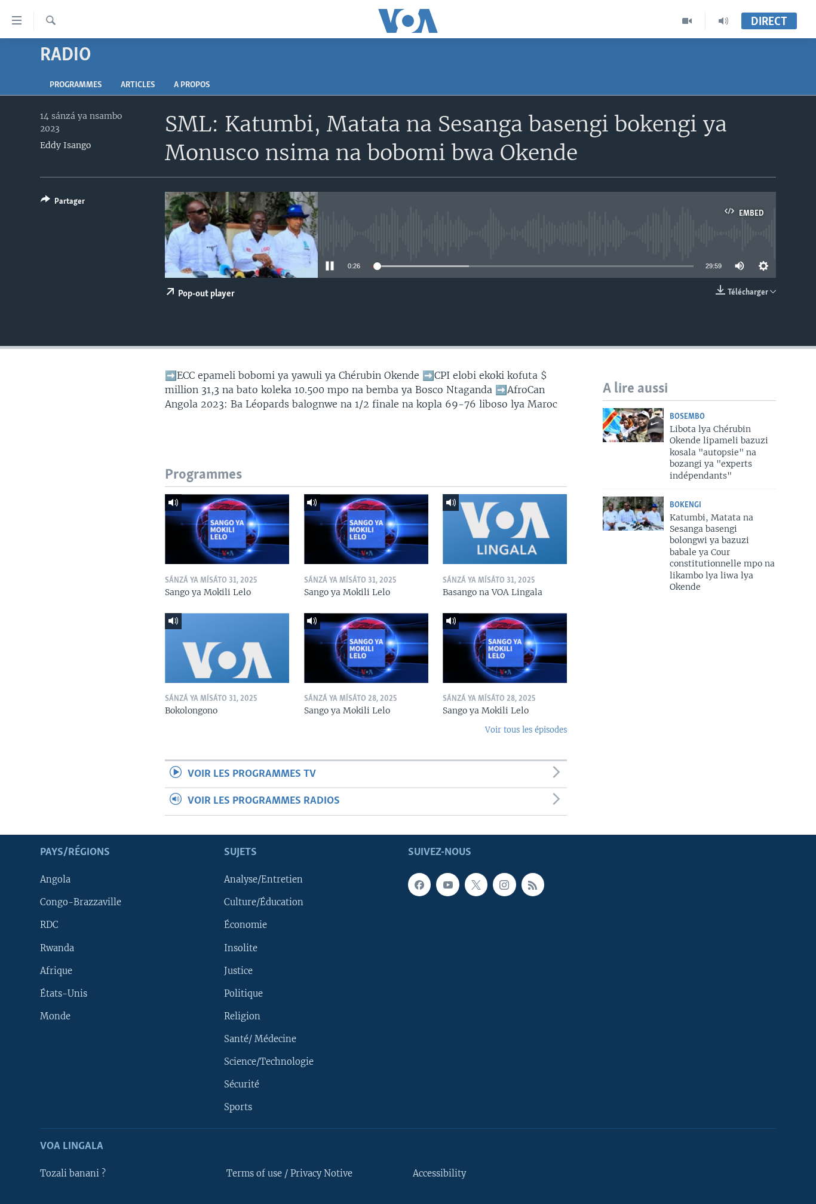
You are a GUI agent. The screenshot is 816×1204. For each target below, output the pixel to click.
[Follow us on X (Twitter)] (476, 884)
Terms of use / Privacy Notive (289, 1173)
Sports (238, 1107)
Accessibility (439, 1173)
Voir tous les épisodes (526, 730)
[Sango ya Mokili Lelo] (227, 529)
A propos (192, 85)
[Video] (687, 21)
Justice (238, 970)
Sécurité (241, 1084)
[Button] (63, 203)
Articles (138, 85)
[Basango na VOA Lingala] (505, 529)
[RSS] (532, 884)
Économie (245, 925)
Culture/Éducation (263, 902)
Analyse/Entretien (263, 879)
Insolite (240, 947)
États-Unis (63, 993)
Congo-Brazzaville (80, 902)
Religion (242, 1015)
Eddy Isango (65, 145)
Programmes (76, 85)
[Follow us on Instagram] (504, 884)
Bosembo (687, 417)
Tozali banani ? (73, 1173)
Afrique (56, 970)
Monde (55, 1015)
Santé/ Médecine (260, 1038)
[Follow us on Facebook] (419, 884)
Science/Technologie (269, 1061)
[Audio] (723, 21)
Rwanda (57, 947)
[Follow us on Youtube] (447, 884)
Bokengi (685, 505)
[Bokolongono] (227, 648)
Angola (55, 879)
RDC (49, 925)
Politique (243, 993)
